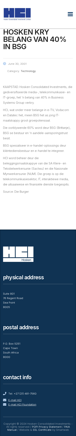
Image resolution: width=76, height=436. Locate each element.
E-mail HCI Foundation (22, 404)
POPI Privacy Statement (47, 426)
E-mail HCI (14, 400)
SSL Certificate (42, 429)
